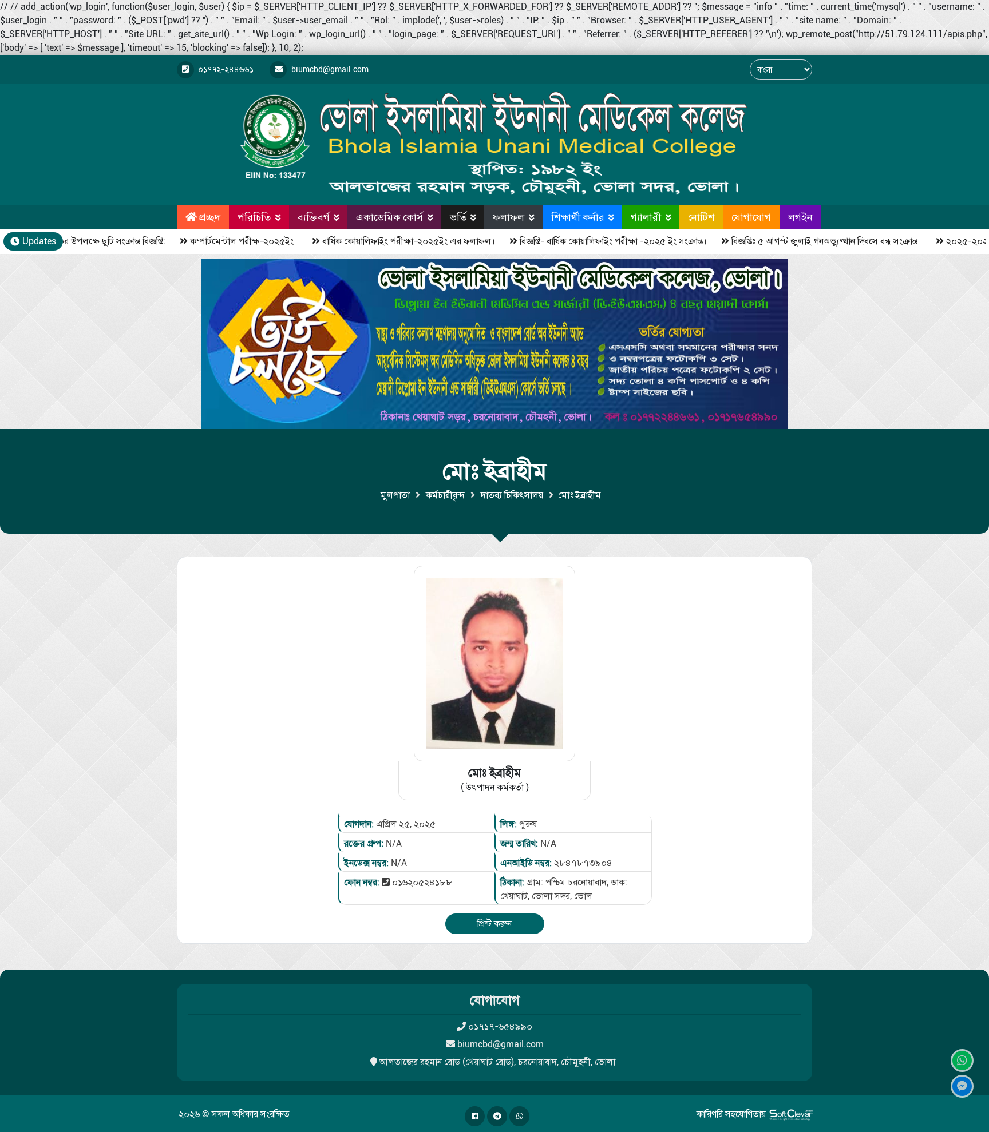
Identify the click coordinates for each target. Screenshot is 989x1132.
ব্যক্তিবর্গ (314, 217)
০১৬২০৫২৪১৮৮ (422, 882)
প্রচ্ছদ (209, 217)
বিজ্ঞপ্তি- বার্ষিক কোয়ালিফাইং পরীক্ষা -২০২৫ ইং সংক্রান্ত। (585, 241)
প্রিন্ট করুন (494, 923)
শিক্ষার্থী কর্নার (577, 217)
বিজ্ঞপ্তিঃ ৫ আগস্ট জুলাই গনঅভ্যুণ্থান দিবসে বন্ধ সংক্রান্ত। (798, 241)
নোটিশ (701, 217)
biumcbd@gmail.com (500, 1044)
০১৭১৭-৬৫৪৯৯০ (500, 1026)
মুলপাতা (395, 495)
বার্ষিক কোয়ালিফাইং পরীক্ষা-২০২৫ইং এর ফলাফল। (380, 241)
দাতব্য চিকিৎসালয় (512, 495)
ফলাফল (508, 217)
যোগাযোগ (751, 217)
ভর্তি (458, 217)
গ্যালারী (646, 217)
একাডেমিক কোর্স (389, 217)
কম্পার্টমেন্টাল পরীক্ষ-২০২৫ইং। (216, 241)
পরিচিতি (254, 217)
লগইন (800, 217)
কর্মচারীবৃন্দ (445, 495)
